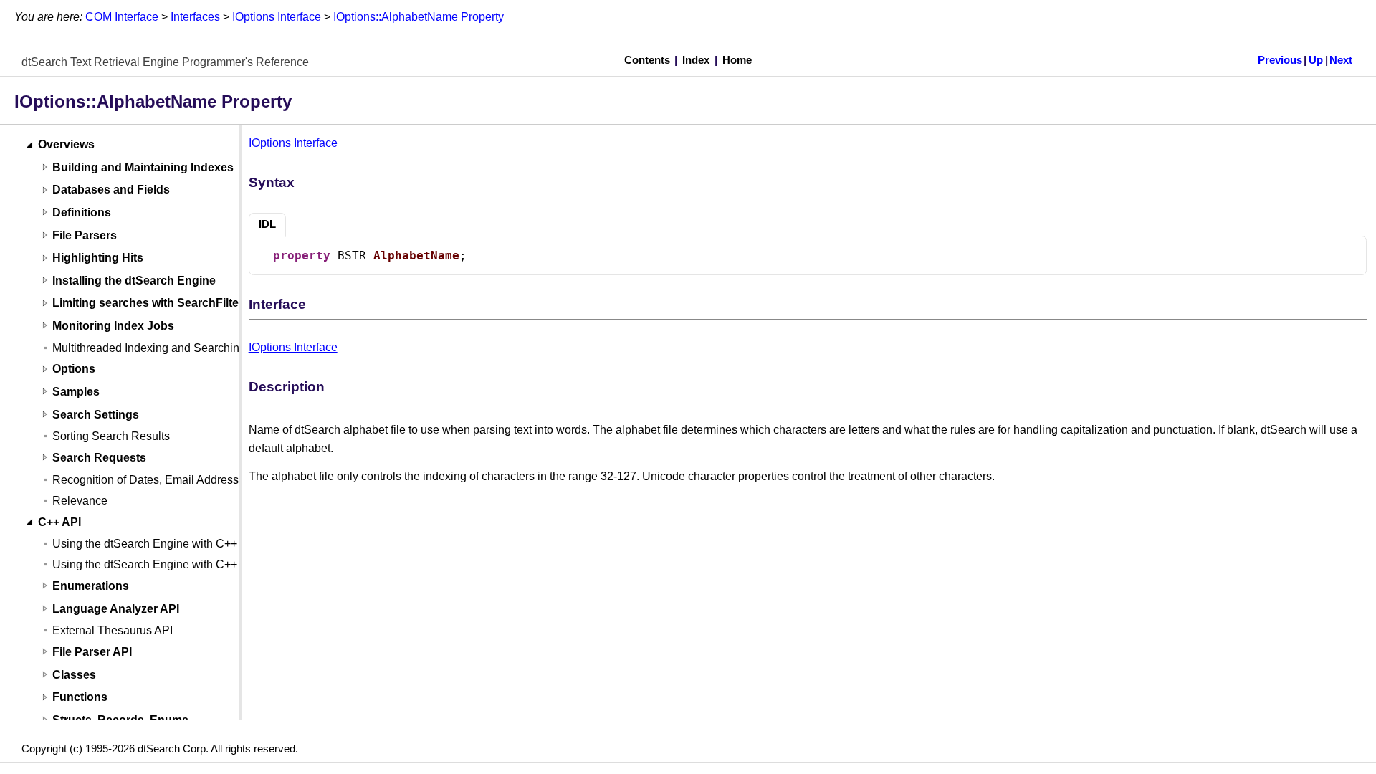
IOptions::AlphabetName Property (418, 17)
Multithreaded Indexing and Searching (149, 348)
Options (73, 369)
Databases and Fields (111, 190)
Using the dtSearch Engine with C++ (144, 544)
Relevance (80, 500)
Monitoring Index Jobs (113, 326)
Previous (1280, 60)
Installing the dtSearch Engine (134, 280)
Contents (647, 60)
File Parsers (84, 235)
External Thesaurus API (112, 630)
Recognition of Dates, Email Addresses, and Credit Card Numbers (219, 480)
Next (1340, 60)
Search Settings (95, 414)
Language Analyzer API (115, 609)
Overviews (66, 145)
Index (696, 60)
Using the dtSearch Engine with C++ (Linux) (163, 564)
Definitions (81, 212)
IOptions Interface (276, 17)
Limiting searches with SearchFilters (150, 303)
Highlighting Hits (97, 258)
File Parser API (92, 652)
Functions (80, 698)
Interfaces (195, 17)
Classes (74, 675)
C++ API (59, 522)
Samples (76, 392)
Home (737, 60)
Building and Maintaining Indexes (143, 167)
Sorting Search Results (111, 436)
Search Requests (99, 458)
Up (1316, 60)
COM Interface (121, 17)
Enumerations (90, 586)
